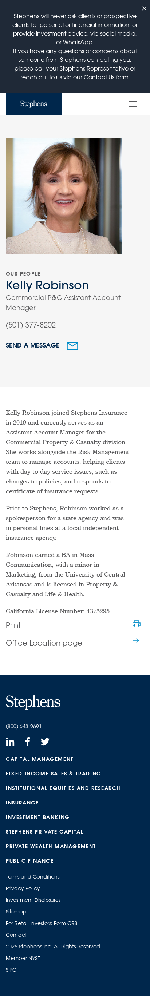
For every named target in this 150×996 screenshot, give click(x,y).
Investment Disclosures (33, 900)
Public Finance (30, 861)
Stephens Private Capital (44, 831)
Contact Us (99, 77)
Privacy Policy (23, 888)
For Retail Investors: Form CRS (41, 923)
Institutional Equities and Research (63, 788)
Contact (16, 935)
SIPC (11, 970)
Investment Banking (38, 817)
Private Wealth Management (51, 846)
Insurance (22, 802)
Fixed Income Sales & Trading (54, 773)
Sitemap (16, 911)
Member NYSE (23, 958)
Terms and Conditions (32, 876)
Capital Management (40, 759)
